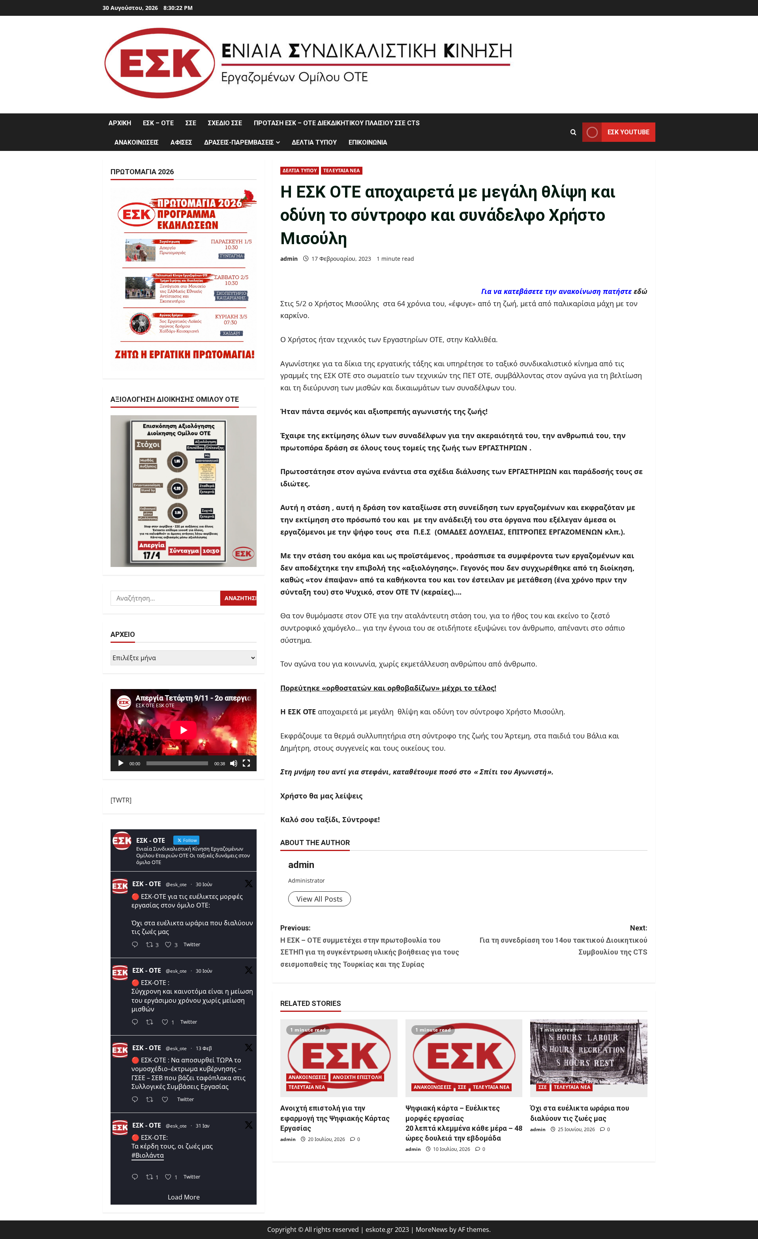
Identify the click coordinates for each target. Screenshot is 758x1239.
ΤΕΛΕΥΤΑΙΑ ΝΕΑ (341, 170)
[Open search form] (573, 132)
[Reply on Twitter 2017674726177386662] (136, 1177)
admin (289, 258)
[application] (184, 730)
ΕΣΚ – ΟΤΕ (158, 123)
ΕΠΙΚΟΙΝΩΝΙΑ (368, 142)
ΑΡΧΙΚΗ (120, 123)
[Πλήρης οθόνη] (246, 763)
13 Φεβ (204, 1048)
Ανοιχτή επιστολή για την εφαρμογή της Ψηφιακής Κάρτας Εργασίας (335, 1118)
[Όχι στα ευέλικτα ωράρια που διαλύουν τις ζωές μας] (588, 1058)
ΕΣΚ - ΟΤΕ (146, 883)
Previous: (369, 946)
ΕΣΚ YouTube (628, 132)
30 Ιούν (204, 884)
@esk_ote (176, 884)
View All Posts (319, 899)
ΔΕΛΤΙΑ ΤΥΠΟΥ (314, 142)
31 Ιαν (203, 1125)
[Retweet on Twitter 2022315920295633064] (152, 1100)
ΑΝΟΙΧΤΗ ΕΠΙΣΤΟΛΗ (357, 1077)
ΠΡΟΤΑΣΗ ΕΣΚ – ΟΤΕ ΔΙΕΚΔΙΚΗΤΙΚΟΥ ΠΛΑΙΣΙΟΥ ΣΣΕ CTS (337, 123)
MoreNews (432, 1229)
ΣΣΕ (191, 123)
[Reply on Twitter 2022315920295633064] (136, 1100)
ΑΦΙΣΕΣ (181, 142)
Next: (563, 940)
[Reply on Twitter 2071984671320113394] (136, 1023)
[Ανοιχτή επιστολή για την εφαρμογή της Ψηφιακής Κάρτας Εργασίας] (339, 1058)
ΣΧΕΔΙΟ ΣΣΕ (225, 123)
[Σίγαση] (234, 763)
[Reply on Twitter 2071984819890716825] (136, 946)
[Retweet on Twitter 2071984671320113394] (152, 1023)
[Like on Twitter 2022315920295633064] (167, 1100)
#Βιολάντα (147, 1155)
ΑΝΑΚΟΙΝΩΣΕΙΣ (136, 142)
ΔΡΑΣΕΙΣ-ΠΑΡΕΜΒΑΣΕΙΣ (239, 142)
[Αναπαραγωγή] (121, 763)
